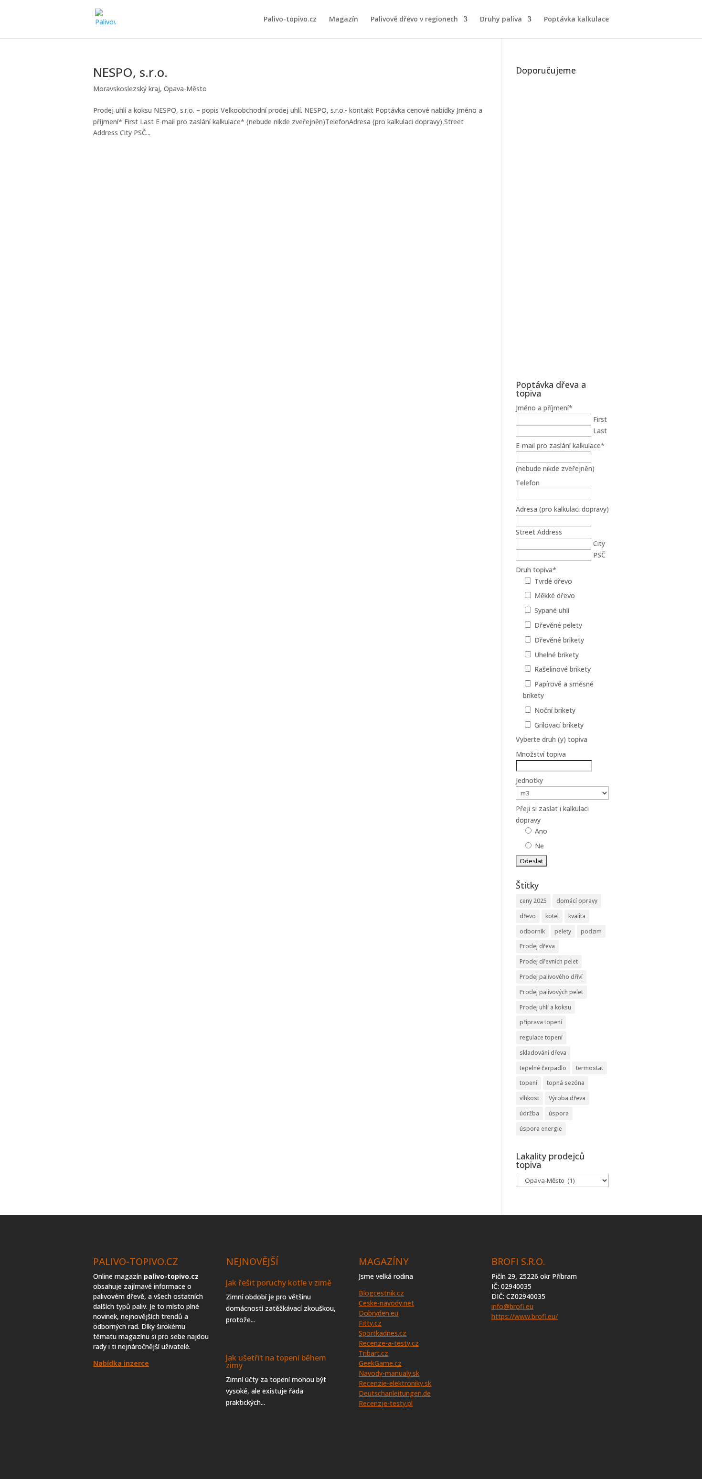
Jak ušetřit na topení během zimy (276, 1361)
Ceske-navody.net (386, 1303)
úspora (559, 1113)
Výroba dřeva (567, 1098)
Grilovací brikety (559, 724)
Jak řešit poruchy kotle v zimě (278, 1282)
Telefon (528, 482)
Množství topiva (541, 754)
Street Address (539, 531)
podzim (591, 931)
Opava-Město (185, 88)
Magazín (343, 19)
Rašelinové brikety (562, 669)
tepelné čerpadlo (543, 1068)
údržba (529, 1113)
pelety (562, 931)
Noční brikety (554, 710)
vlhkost (529, 1098)
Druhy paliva (501, 19)
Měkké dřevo (554, 595)
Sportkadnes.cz (382, 1333)
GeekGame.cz (380, 1363)
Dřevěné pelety (558, 625)
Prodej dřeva (537, 946)
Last (600, 430)
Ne (539, 845)
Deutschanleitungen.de (395, 1393)
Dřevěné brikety (559, 639)
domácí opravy (576, 901)
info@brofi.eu (512, 1306)
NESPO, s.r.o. (130, 72)
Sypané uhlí (551, 610)
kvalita (576, 916)
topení (528, 1083)
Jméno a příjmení (544, 407)
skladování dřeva (543, 1053)
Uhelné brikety (556, 654)
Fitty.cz (370, 1323)
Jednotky (529, 780)
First (600, 419)
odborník (532, 931)
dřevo (528, 916)
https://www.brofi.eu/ (524, 1316)
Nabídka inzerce (121, 1363)
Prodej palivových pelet (551, 992)
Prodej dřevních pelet (549, 961)
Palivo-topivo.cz (290, 19)
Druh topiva (536, 569)
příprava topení (541, 1022)
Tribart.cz (373, 1353)
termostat (589, 1068)
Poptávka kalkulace (576, 19)
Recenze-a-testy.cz (389, 1343)
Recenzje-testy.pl (386, 1403)
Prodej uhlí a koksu (545, 1007)
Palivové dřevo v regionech (414, 19)
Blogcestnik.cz (381, 1292)
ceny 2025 (533, 901)
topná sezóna (566, 1083)
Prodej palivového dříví (551, 977)
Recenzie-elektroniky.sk (395, 1383)
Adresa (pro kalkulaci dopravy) (562, 509)
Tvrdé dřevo (553, 581)
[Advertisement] (562, 222)
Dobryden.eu (378, 1313)
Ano (541, 831)
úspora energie (541, 1129)
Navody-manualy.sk (389, 1373)
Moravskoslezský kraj (126, 88)
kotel (552, 916)
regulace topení (541, 1037)
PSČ (599, 554)
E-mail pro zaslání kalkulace (560, 445)
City (599, 543)
